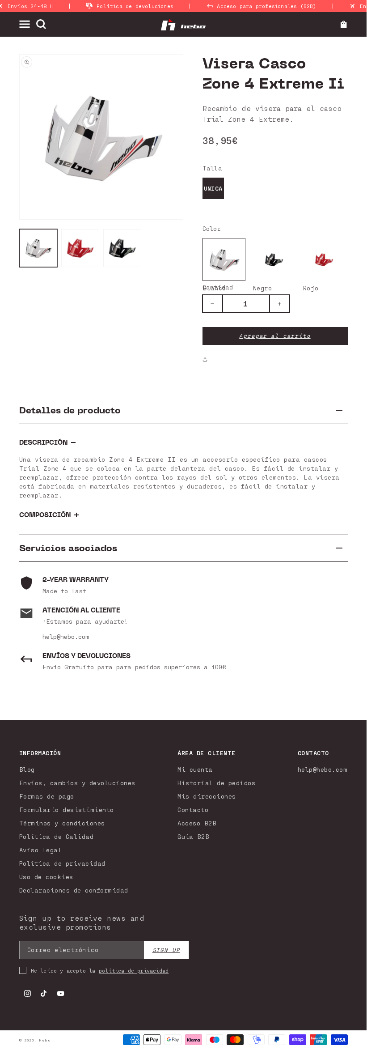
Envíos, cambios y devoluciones (77, 782)
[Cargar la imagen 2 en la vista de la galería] (80, 248)
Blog (27, 769)
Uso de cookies (46, 876)
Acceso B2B (196, 823)
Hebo (45, 1040)
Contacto (192, 809)
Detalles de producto (70, 410)
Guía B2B (193, 836)
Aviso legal (40, 850)
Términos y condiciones (62, 823)
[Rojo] (324, 259)
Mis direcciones (206, 796)
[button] (27, 24)
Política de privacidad (62, 863)
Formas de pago (46, 796)
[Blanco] (223, 259)
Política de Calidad (56, 836)
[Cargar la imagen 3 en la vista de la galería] (122, 248)
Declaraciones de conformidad (73, 890)
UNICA (213, 188)
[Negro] (274, 259)
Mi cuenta (195, 769)
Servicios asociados (68, 548)
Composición (45, 515)
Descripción (43, 442)
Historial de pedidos (216, 782)
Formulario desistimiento (66, 809)
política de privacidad (134, 970)
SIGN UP (166, 950)
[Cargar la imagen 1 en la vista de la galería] (38, 248)
